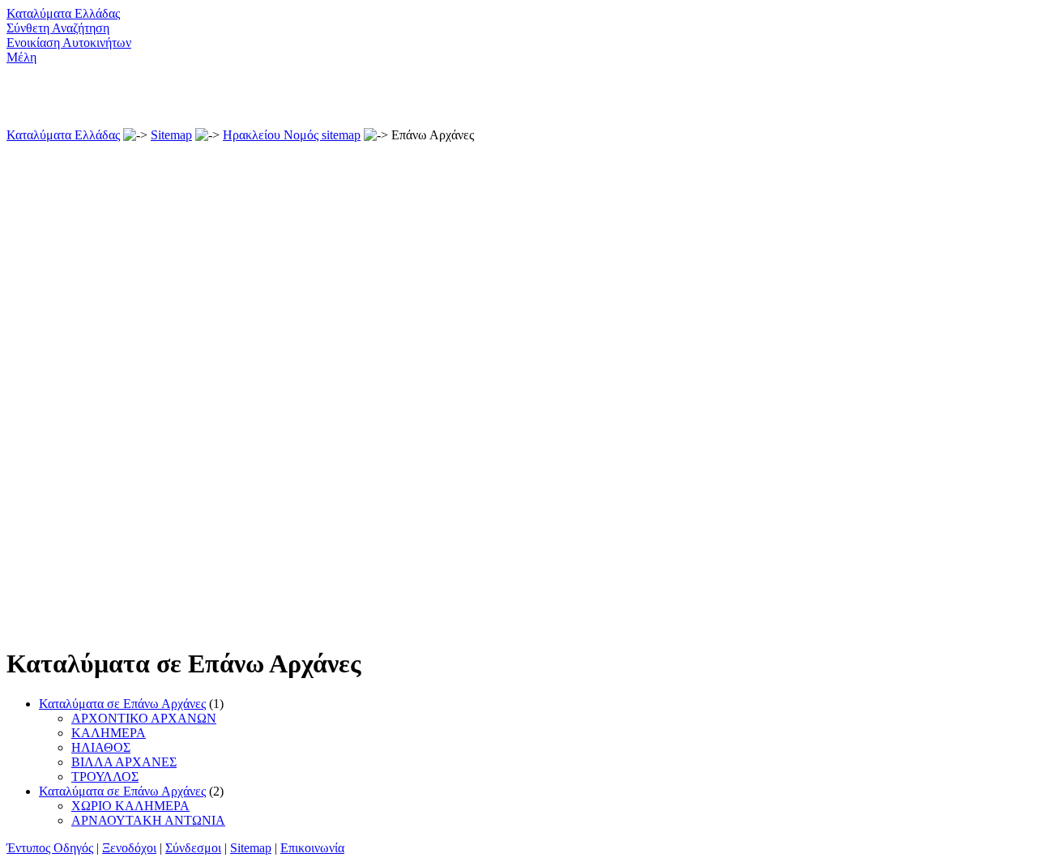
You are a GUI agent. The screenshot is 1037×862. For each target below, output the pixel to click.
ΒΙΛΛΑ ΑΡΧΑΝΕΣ (124, 762)
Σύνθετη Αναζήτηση (57, 28)
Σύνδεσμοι (193, 848)
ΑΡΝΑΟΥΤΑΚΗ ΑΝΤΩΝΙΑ (148, 820)
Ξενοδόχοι (129, 848)
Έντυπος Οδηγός (49, 848)
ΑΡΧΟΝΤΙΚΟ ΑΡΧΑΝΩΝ (143, 718)
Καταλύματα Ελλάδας (63, 13)
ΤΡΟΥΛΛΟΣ (105, 776)
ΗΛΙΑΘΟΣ (100, 747)
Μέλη (21, 57)
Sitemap (171, 135)
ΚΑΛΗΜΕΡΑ (108, 733)
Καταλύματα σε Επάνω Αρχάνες (122, 704)
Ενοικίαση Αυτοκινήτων (68, 42)
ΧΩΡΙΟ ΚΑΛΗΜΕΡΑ (130, 806)
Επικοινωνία (312, 848)
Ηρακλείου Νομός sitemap (292, 135)
